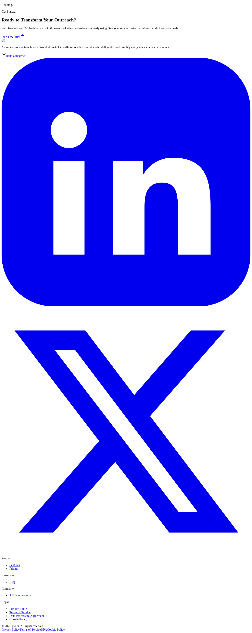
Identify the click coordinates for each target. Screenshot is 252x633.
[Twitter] (126, 554)
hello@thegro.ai (16, 55)
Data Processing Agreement (26, 615)
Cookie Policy (18, 619)
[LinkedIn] (126, 305)
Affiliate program (20, 595)
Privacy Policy (18, 608)
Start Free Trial (11, 37)
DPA (44, 629)
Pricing (13, 568)
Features (14, 565)
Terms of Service (20, 612)
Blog (12, 582)
